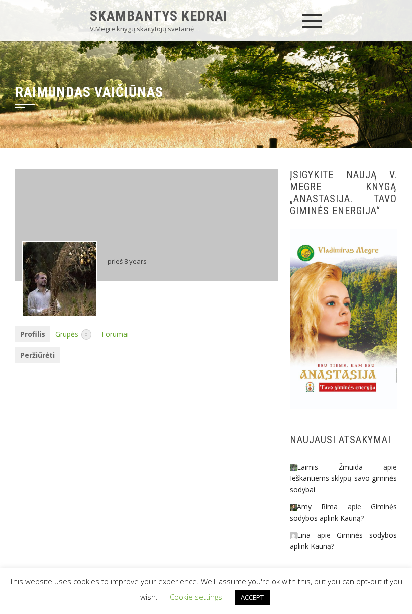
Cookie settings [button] (196, 597)
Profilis (32, 334)
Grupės (71, 334)
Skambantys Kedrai (159, 16)
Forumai (115, 334)
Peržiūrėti (37, 355)
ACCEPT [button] (252, 597)
